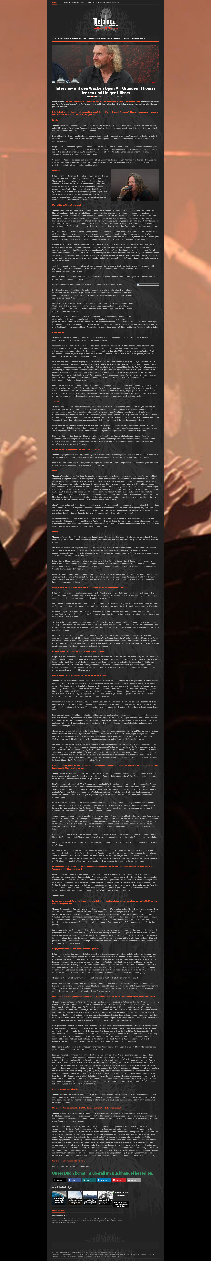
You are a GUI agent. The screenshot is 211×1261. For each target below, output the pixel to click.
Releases (82, 38)
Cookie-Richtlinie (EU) (111, 1256)
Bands (142, 38)
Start (55, 38)
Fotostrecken (63, 38)
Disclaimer (80, 1254)
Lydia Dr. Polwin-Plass (118, 97)
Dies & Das (135, 38)
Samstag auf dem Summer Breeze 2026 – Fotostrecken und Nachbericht (85, 2)
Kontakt (128, 1254)
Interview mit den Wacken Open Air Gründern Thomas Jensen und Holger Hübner (105, 90)
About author (58, 1211)
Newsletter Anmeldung (139, 1254)
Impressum (56, 1254)
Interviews (74, 38)
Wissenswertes (116, 38)
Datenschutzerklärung (69, 1254)
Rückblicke (105, 38)
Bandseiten (64, 1256)
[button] (59, 1180)
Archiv (100, 1256)
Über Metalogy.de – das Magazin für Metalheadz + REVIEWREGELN (104, 1254)
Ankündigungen (94, 38)
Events (150, 1254)
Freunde (55, 1256)
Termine (126, 38)
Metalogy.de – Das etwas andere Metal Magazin (83, 1256)
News (96, 96)
